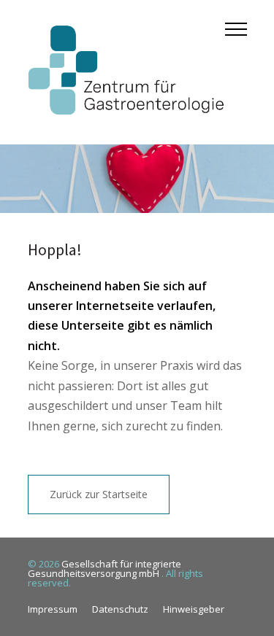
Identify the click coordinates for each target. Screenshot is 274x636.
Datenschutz (120, 609)
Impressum (52, 609)
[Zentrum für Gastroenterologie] (126, 72)
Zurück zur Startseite (99, 494)
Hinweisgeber (193, 609)
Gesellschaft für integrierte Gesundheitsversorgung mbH (104, 568)
